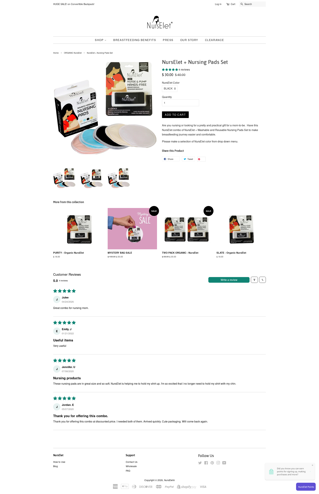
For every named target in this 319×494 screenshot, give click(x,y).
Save (203, 159)
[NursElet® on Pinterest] (212, 463)
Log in (218, 4)
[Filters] (254, 280)
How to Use (59, 461)
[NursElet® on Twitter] (200, 463)
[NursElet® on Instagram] (218, 463)
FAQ (128, 470)
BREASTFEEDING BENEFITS (134, 40)
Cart (233, 4)
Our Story (189, 40)
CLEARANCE (214, 40)
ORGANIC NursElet (73, 52)
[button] (170, 69)
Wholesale (131, 466)
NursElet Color (170, 82)
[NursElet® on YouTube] (224, 463)
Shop (100, 40)
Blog (55, 466)
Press (168, 40)
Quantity (167, 97)
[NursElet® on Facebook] (206, 463)
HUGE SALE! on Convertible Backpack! (73, 4)
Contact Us (131, 461)
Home (56, 52)
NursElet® (169, 480)
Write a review (229, 280)
